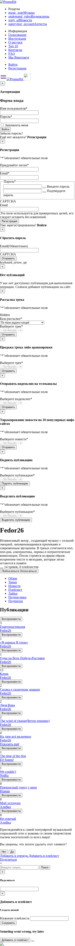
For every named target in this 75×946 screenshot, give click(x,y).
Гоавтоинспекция (12, 627)
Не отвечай (8, 819)
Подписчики (17, 597)
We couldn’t (8, 771)
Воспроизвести (11, 619)
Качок (4, 674)
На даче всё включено (15, 736)
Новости (14, 586)
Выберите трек (11, 326)
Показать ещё (9, 744)
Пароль (6, 116)
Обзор (12, 578)
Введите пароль (58, 186)
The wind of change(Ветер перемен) (25, 721)
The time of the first (13, 756)
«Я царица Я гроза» (14, 642)
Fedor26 (5, 630)
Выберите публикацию (17, 475)
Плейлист (15, 589)
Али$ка (5, 807)
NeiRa (4, 775)
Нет (4, 851)
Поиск (45, 867)
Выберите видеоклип (16, 399)
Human (5, 791)
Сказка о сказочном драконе (20, 689)
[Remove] (32, 941)
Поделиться (8, 859)
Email (4, 173)
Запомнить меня (16, 125)
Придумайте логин (14, 165)
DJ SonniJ (7, 760)
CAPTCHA (8, 201)
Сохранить (8, 922)
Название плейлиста (14, 918)
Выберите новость (14, 439)
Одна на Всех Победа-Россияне (22, 658)
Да (12, 851)
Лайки (13, 593)
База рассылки (11, 318)
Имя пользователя (13, 108)
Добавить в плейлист (44, 856)
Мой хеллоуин (10, 803)
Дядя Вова (7, 705)
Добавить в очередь (14, 856)
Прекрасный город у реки (18, 787)
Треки (12, 582)
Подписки (15, 601)
